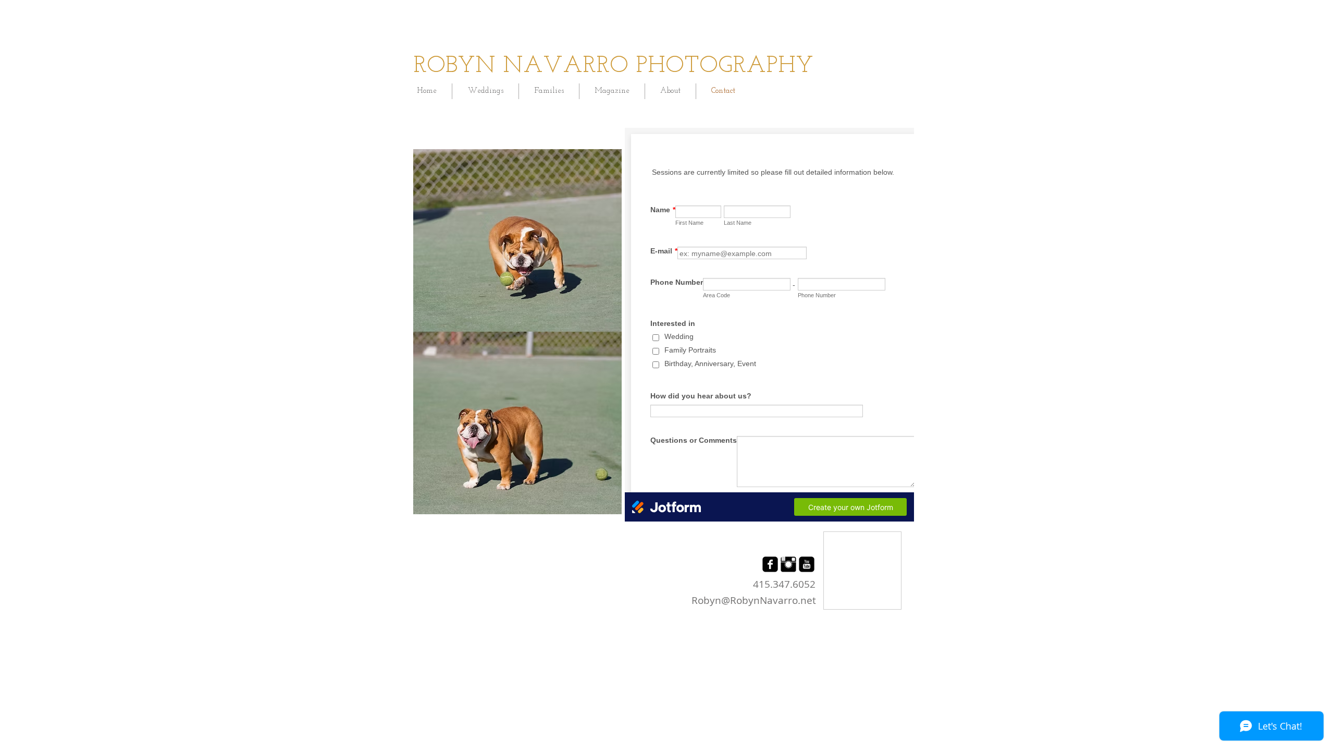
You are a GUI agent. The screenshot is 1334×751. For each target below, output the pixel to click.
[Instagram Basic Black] (788, 564)
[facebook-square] (770, 564)
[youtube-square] (806, 564)
